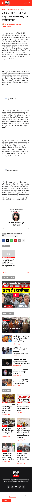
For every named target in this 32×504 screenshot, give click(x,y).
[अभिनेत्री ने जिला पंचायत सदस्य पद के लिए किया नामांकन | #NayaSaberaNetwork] (7, 350)
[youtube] (16, 487)
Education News (6, 236)
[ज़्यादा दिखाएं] (23, 240)
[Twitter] (7, 240)
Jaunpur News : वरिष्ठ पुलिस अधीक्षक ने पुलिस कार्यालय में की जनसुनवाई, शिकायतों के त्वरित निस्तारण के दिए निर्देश (23, 433)
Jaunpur (15, 236)
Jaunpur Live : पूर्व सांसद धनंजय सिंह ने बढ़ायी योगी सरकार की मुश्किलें (21, 381)
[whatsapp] (23, 487)
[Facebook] (3, 240)
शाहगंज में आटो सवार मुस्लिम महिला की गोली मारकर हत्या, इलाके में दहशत (21, 362)
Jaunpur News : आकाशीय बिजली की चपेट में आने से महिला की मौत (23, 407)
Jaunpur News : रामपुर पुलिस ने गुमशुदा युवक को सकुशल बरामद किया (8, 456)
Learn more (12, 497)
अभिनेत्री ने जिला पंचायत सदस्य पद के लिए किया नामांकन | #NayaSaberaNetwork (20, 351)
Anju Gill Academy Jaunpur (16, 9)
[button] (2, 3)
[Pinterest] (15, 240)
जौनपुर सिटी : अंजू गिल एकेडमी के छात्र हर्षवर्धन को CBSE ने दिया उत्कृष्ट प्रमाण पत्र (8, 263)
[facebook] (8, 487)
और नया (5, 272)
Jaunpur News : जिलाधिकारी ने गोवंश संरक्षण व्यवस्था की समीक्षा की (8, 431)
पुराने (27, 272)
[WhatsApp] (11, 240)
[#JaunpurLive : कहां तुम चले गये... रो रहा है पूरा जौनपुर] (7, 372)
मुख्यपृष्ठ (4, 9)
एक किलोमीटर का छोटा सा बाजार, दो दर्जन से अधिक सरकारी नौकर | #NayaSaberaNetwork (21, 339)
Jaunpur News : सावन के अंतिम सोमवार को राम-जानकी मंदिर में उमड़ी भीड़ (23, 457)
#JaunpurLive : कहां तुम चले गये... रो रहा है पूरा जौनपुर (20, 372)
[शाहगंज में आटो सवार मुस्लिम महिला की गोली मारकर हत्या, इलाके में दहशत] (7, 362)
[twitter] (12, 487)
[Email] (19, 240)
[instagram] (19, 487)
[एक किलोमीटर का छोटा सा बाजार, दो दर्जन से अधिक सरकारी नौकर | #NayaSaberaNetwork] (7, 338)
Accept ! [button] (6, 501)
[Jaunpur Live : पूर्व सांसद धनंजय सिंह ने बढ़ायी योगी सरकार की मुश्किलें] (7, 382)
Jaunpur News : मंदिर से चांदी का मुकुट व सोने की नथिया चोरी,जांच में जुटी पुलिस (8, 408)
